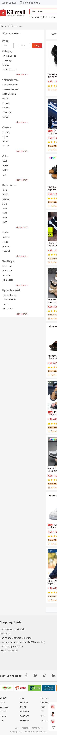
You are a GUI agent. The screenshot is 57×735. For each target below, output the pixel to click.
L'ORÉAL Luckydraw (38, 17)
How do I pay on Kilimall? (12, 629)
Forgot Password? (9, 650)
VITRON (3, 698)
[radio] (49, 86)
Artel (22, 698)
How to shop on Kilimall (12, 646)
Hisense (3, 716)
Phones (52, 17)
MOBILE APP (37, 728)
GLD (2, 720)
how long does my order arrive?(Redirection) (22, 642)
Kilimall (27, 731)
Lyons (2, 702)
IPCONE (3, 711)
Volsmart (4, 707)
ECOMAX (24, 702)
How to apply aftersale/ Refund (16, 637)
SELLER (25, 728)
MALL (17, 728)
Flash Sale (5, 633)
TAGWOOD (24, 716)
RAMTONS (24, 711)
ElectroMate (25, 720)
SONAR (23, 707)
